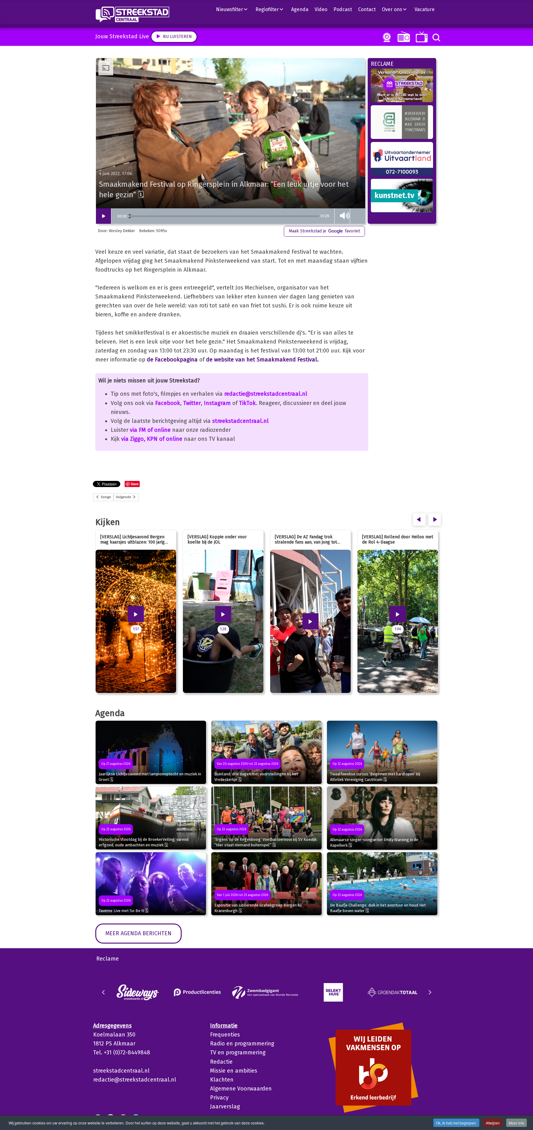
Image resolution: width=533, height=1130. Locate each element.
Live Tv (420, 36)
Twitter (192, 403)
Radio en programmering (242, 1043)
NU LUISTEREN (402, 36)
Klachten (221, 1079)
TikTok (247, 403)
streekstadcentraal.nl (240, 421)
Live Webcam (385, 37)
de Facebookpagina (172, 359)
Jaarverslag (225, 1106)
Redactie (221, 1061)
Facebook (167, 403)
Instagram (217, 403)
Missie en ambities (233, 1070)
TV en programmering (238, 1052)
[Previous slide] (103, 992)
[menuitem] (234, 9)
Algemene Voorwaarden (241, 1088)
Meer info (516, 1122)
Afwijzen (493, 1122)
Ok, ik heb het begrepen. (456, 1122)
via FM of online (150, 430)
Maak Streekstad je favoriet (324, 231)
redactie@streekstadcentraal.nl (265, 393)
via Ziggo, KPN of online (151, 439)
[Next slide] (429, 992)
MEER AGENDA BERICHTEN (138, 933)
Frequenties (225, 1034)
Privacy (219, 1097)
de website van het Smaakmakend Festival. (262, 359)
